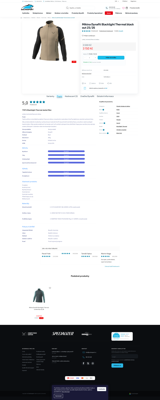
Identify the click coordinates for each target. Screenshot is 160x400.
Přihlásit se (117, 365)
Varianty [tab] (50, 96)
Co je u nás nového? (26, 354)
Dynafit (121, 31)
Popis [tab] (59, 96)
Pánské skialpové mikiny (123, 106)
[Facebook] (83, 363)
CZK (116, 1)
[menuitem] (25, 13)
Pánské (118, 120)
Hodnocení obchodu (27, 362)
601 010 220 (89, 357)
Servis (37, 367)
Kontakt (24, 365)
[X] (88, 363)
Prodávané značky (40, 351)
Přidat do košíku (111, 58)
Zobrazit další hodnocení (112, 266)
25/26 (117, 116)
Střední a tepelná (121, 130)
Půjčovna (38, 364)
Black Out (119, 133)
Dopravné (24, 370)
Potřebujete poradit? (41, 354)
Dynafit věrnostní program (28, 368)
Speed (118, 123)
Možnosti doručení (86, 73)
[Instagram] (92, 363)
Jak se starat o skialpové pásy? (59, 356)
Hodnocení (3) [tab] (71, 96)
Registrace (133, 1)
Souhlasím (101, 389)
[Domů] (21, 18)
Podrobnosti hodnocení (106, 31)
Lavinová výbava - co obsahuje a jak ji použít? (62, 351)
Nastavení (58, 396)
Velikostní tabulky (40, 370)
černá (118, 113)
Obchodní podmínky (27, 357)
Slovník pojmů (39, 357)
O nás (23, 351)
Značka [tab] (87, 96)
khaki (118, 110)
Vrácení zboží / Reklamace (28, 359)
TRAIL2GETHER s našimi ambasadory (60, 361)
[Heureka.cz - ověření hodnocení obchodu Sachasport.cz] (122, 336)
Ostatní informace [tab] (105, 96)
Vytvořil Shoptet (134, 393)
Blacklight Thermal (121, 126)
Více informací (66, 392)
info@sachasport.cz (91, 352)
